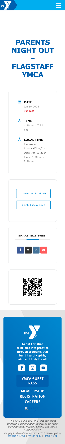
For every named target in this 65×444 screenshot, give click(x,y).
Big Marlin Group (16, 435)
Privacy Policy (34, 435)
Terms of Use (50, 435)
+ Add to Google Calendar (33, 193)
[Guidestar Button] (32, 409)
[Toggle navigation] (58, 5)
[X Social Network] (28, 250)
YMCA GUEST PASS (32, 380)
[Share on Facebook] (20, 250)
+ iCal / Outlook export (33, 205)
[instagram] (32, 367)
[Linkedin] (36, 250)
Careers (32, 401)
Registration (32, 396)
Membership (32, 390)
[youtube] (43, 367)
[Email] (43, 250)
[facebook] (21, 367)
